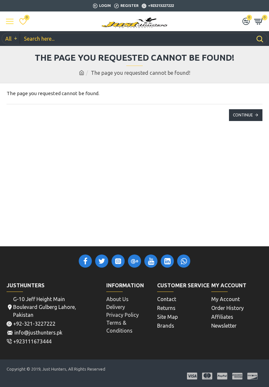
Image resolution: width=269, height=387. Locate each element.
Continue (243, 115)
